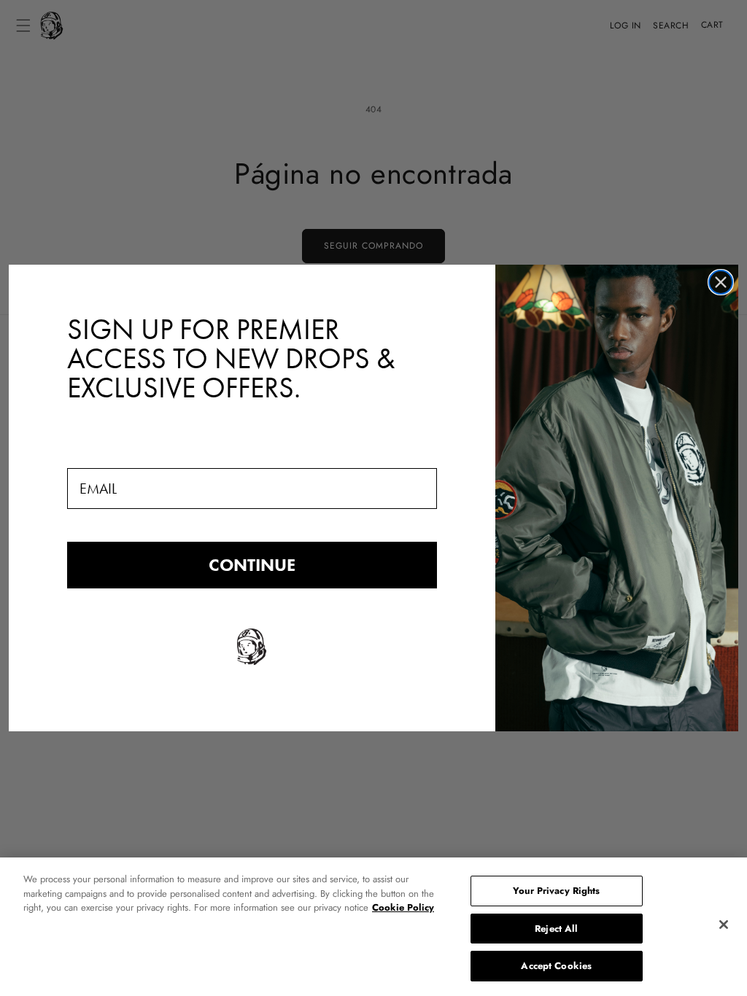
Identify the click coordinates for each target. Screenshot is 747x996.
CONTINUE (252, 564)
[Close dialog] (720, 282)
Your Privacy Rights (556, 891)
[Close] (724, 925)
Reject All (556, 928)
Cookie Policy (403, 907)
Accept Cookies (556, 966)
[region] (373, 926)
